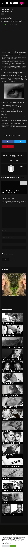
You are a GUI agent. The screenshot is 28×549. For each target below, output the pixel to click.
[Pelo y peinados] (12, 395)
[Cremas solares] (12, 324)
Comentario (5, 205)
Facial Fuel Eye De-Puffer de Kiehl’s (17, 128)
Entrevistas (15, 531)
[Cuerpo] (12, 419)
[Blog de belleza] (12, 443)
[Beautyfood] (12, 336)
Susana (2, 11)
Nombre (4, 230)
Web (3, 244)
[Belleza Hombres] (12, 455)
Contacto (9, 529)
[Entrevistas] (12, 515)
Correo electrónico (8, 237)
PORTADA (14, 527)
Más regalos (14, 160)
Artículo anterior (14, 153)
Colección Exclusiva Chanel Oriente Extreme (14, 156)
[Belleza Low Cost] (12, 372)
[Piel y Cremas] (12, 407)
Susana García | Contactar (14, 295)
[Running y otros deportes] (12, 348)
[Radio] (12, 503)
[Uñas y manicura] (12, 467)
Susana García (18, 529)
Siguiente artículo (14, 158)
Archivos (4, 308)
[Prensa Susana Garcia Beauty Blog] (12, 491)
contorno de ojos (6, 135)
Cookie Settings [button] (6, 545)
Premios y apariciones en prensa (15, 528)
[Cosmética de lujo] (12, 360)
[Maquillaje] (12, 384)
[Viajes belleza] (12, 479)
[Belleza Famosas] (12, 431)
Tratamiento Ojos (16, 135)
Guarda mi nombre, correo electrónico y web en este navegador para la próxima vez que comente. (14, 253)
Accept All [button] (13, 545)
